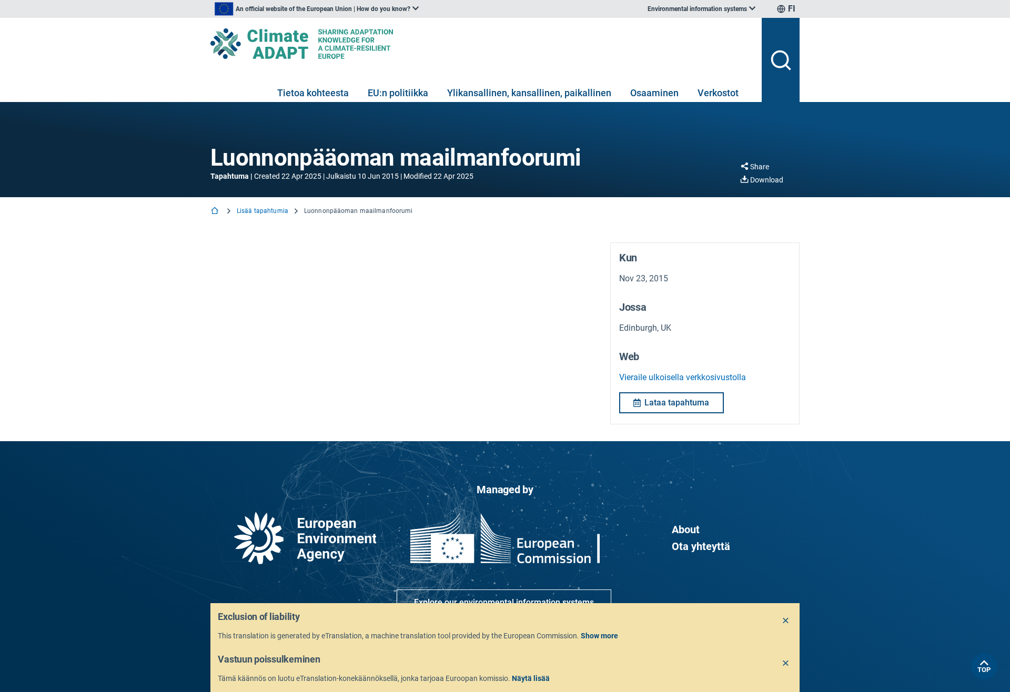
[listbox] (316, 9)
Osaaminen (654, 92)
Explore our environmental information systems (504, 602)
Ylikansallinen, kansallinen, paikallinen (529, 92)
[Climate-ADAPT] (481, 43)
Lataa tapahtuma (676, 403)
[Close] (786, 621)
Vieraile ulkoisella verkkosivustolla (682, 377)
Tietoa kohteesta (313, 92)
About (686, 529)
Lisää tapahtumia (262, 211)
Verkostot (718, 92)
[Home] (215, 211)
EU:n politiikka (398, 92)
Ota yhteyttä (701, 546)
